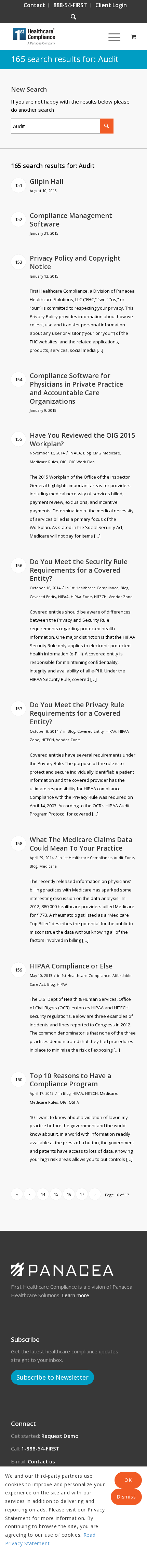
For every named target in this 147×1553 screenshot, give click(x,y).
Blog (87, 453)
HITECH (100, 596)
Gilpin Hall (47, 181)
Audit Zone (124, 857)
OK (128, 1480)
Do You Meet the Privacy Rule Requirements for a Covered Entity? (77, 713)
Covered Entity (43, 596)
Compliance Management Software (71, 220)
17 (82, 1194)
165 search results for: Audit (65, 58)
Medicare (111, 453)
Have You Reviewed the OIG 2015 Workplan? (82, 439)
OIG (63, 462)
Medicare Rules (44, 462)
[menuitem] (34, 5)
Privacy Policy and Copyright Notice (75, 262)
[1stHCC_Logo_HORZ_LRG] (61, 36)
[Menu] (111, 36)
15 (56, 1194)
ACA (77, 453)
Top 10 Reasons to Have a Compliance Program (70, 1080)
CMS (97, 453)
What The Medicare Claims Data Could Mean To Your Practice (81, 844)
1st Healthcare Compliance (94, 588)
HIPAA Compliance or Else (71, 966)
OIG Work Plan (82, 462)
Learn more (75, 1295)
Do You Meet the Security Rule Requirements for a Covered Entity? (79, 570)
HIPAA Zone (81, 596)
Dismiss (126, 1496)
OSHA (74, 1102)
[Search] (73, 17)
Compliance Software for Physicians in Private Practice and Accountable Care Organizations (76, 388)
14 (43, 1194)
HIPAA (63, 596)
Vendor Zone (121, 596)
